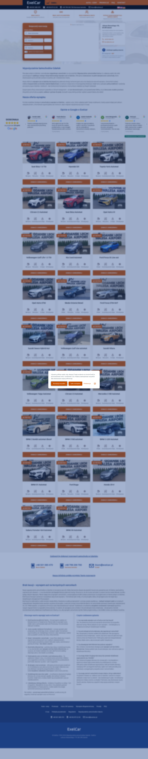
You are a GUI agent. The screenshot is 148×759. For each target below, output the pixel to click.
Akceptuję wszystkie (59, 383)
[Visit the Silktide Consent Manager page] (95, 384)
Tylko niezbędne (75, 383)
